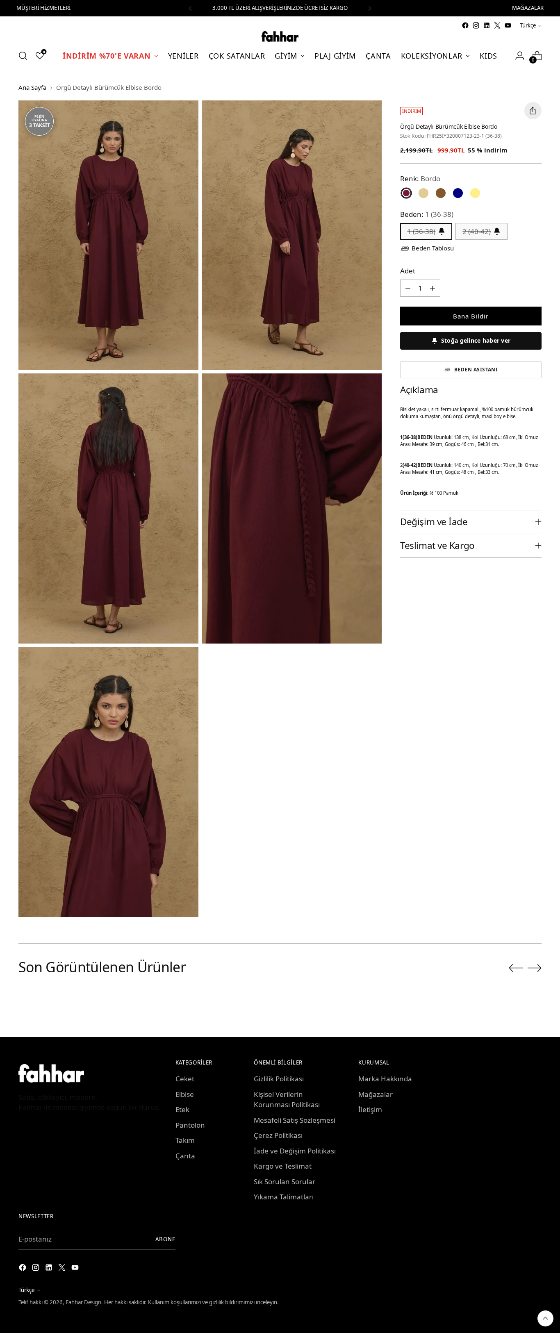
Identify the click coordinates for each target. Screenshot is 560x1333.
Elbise (184, 1094)
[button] (471, 341)
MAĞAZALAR (528, 7)
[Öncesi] (190, 8)
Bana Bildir (471, 316)
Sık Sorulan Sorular (284, 1181)
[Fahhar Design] (280, 36)
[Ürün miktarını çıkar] (408, 288)
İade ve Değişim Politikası (295, 1151)
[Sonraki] (370, 8)
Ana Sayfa (32, 87)
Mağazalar (375, 1094)
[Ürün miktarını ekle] (432, 288)
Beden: (426, 214)
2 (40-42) (476, 231)
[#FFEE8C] (475, 193)
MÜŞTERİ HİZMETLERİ (43, 7)
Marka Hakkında (385, 1078)
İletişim (370, 1109)
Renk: (420, 178)
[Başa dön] (545, 1318)
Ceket (184, 1078)
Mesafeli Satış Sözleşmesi (294, 1120)
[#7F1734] (406, 193)
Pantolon (190, 1125)
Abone (165, 1239)
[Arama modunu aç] (23, 56)
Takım (185, 1140)
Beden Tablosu (433, 248)
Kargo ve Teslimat (283, 1166)
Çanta (185, 1155)
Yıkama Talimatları (284, 1196)
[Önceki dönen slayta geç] (516, 968)
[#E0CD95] (423, 193)
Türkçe (528, 25)
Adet (407, 270)
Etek (182, 1109)
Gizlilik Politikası (279, 1078)
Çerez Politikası (278, 1135)
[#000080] (458, 193)
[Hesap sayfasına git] (520, 56)
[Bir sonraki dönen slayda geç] (535, 968)
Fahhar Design (83, 1302)
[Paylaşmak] (533, 110)
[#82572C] (441, 193)
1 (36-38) (421, 231)
